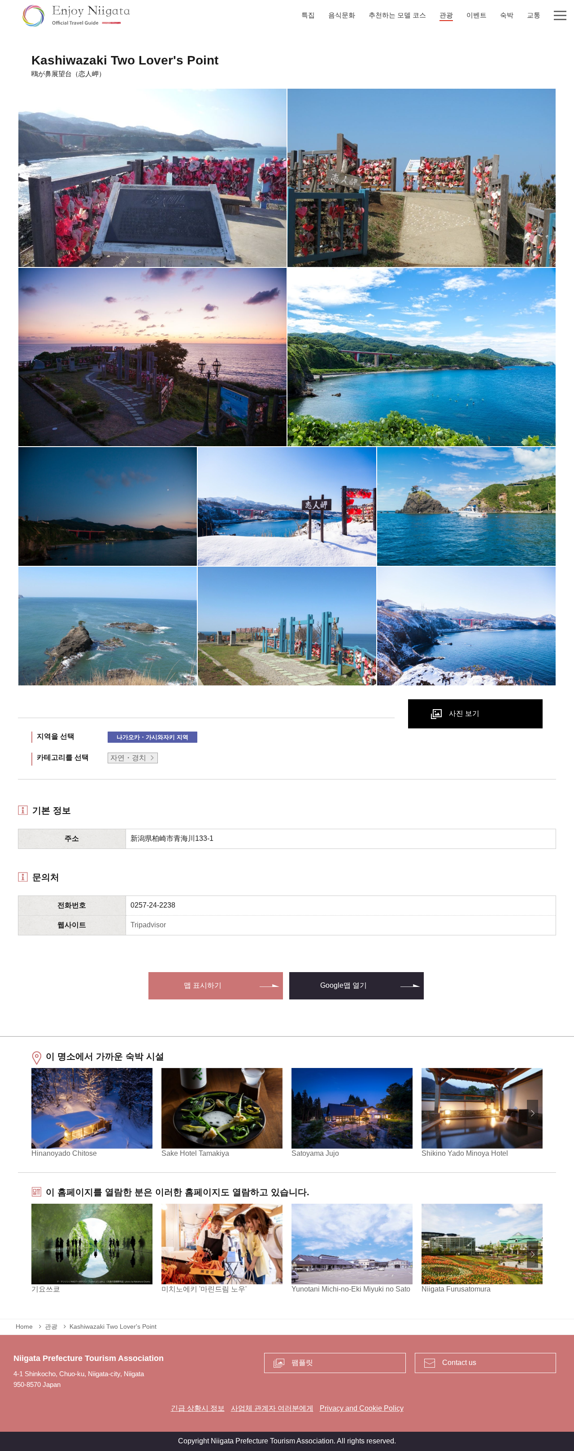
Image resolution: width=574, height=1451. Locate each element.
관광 (51, 1326)
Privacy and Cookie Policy (362, 1408)
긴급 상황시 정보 (198, 1408)
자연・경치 (128, 758)
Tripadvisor (148, 925)
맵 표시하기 (203, 985)
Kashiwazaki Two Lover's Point (113, 1326)
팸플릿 (302, 1362)
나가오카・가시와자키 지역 (152, 737)
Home (24, 1326)
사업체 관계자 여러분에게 (272, 1408)
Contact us (459, 1362)
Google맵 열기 (343, 985)
